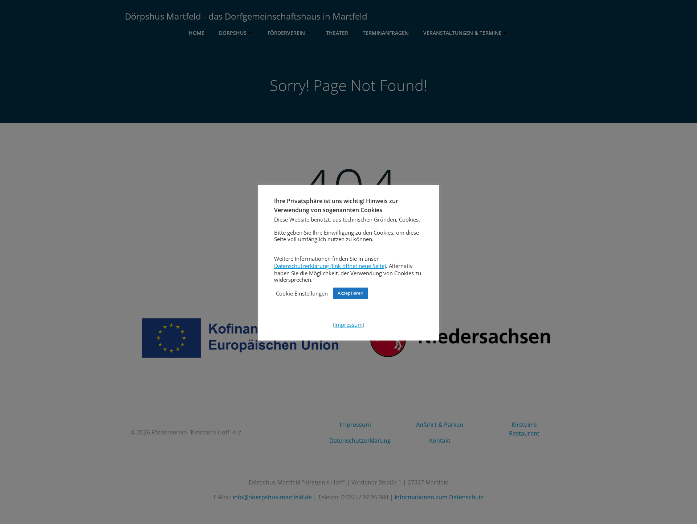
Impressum (348, 324)
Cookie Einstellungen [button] (302, 293)
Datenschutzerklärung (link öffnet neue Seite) (330, 265)
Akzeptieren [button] (350, 293)
